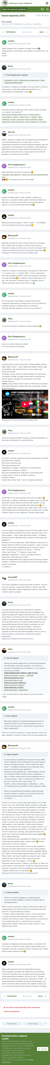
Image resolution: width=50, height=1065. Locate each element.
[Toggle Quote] (5, 75)
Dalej (42, 32)
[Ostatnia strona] (47, 32)
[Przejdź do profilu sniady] (4, 216)
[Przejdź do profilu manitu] (4, 42)
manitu (9, 22)
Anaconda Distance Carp (13, 680)
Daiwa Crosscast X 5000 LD (14, 685)
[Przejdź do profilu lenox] (4, 67)
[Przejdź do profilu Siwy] (4, 320)
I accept (43, 1049)
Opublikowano (19, 44)
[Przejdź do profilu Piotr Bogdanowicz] (4, 166)
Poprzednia (10, 32)
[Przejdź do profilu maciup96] (4, 578)
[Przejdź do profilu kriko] (4, 650)
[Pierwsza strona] (3, 32)
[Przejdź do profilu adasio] (4, 452)
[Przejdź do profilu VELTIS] (4, 133)
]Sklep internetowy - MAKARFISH (16, 690)
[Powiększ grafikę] (39, 48)
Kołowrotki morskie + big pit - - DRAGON (18, 675)
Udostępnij (13, 1024)
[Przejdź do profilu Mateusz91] (4, 237)
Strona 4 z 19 (27, 32)
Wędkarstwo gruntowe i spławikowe (28, 24)
